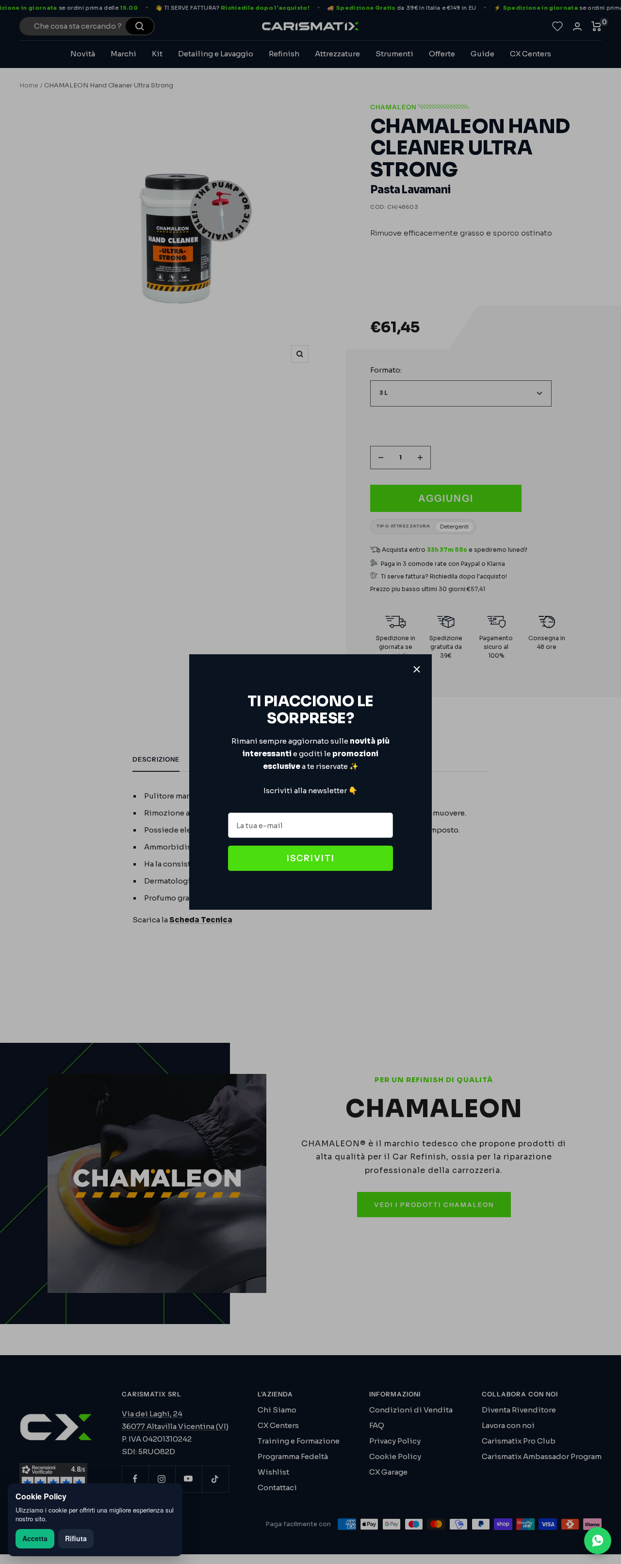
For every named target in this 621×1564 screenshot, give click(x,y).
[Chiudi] (416, 669)
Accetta (35, 1538)
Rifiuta (76, 1538)
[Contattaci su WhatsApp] (597, 1540)
